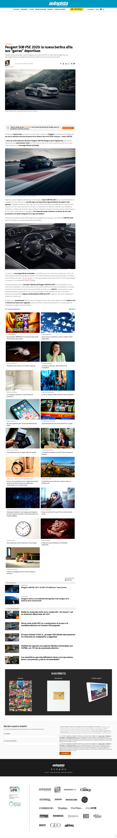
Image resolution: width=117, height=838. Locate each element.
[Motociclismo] (71, 799)
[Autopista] (58, 3)
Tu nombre (7, 733)
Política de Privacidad (104, 730)
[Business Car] (70, 789)
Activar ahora (67, 128)
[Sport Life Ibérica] (15, 789)
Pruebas (50, 9)
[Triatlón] (62, 808)
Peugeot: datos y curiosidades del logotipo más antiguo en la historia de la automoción (45, 599)
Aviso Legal (94, 730)
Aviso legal (63, 772)
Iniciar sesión (101, 8)
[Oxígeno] (73, 816)
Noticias (16, 9)
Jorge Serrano (9, 67)
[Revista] (20, 696)
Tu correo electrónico (10, 741)
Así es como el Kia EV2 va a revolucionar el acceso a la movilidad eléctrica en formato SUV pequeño (44, 624)
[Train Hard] (86, 816)
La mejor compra (59, 9)
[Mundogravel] (69, 825)
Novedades (24, 9)
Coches (31, 9)
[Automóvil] (45, 799)
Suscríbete (90, 9)
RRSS (97, 9)
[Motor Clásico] (85, 789)
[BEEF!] (42, 825)
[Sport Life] (84, 799)
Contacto (47, 772)
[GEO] (55, 825)
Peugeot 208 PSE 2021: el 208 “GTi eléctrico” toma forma (43, 587)
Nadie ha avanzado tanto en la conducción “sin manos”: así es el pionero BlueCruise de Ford (47, 613)
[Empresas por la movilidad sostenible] (15, 803)
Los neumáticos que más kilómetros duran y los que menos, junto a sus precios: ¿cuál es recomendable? (47, 658)
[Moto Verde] (58, 799)
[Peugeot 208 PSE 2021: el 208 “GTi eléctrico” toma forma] (12, 589)
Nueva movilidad (40, 9)
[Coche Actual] (57, 789)
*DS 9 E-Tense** (27, 278)
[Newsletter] (58, 696)
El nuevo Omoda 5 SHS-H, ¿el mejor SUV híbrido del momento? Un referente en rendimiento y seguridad (48, 635)
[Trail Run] (76, 808)
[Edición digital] (96, 692)
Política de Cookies (64, 732)
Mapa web (69, 772)
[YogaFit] (90, 808)
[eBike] (97, 816)
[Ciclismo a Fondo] (44, 816)
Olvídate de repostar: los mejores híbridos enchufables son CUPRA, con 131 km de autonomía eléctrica (47, 647)
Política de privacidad (55, 772)
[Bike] (58, 816)
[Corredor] (46, 808)
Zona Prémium (78, 9)
